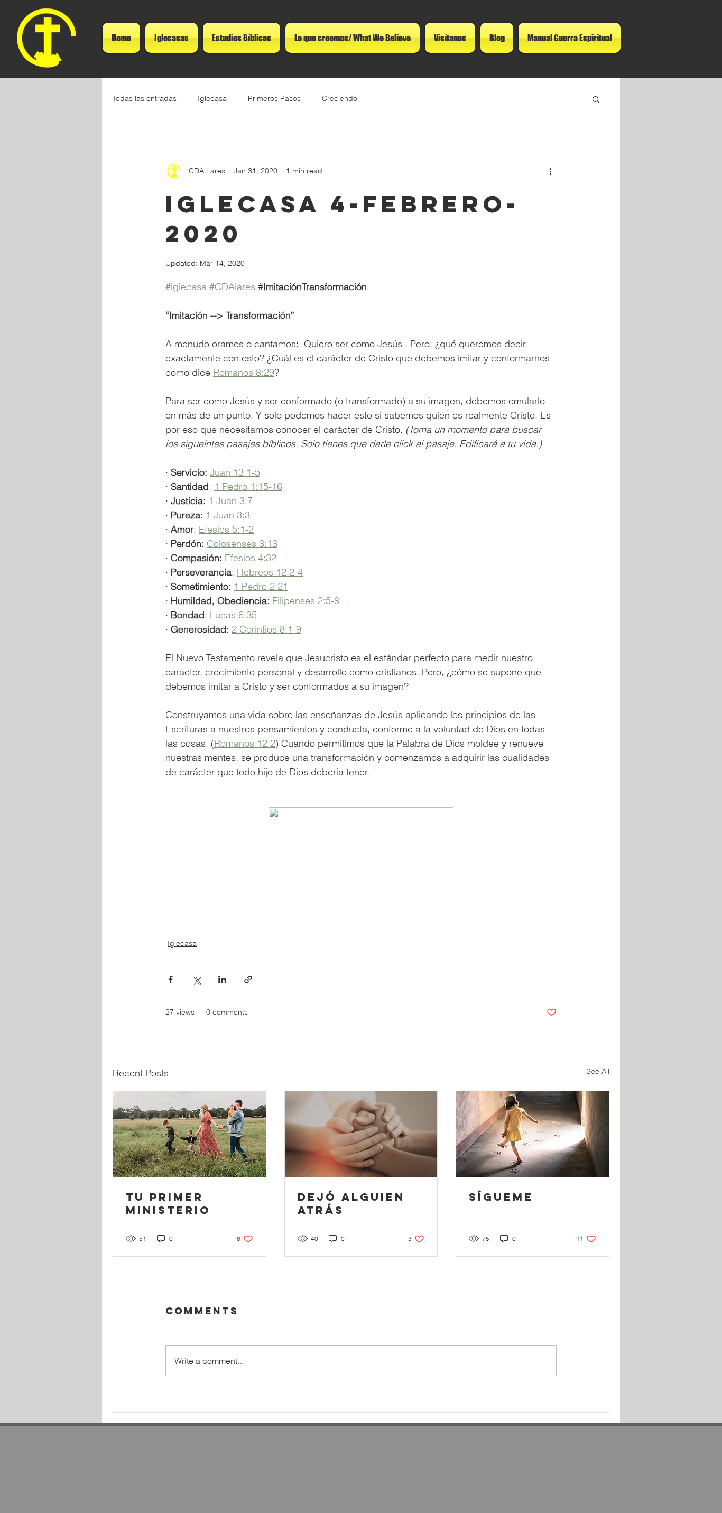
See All (597, 1071)
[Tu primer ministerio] (189, 1134)
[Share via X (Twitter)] (196, 979)
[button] (596, 99)
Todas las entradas (145, 98)
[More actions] (550, 171)
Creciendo (339, 98)
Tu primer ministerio (168, 1203)
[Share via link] (248, 979)
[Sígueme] (532, 1134)
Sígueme (501, 1196)
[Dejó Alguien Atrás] (361, 1134)
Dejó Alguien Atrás (351, 1203)
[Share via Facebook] (170, 979)
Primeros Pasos (274, 98)
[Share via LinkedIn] (222, 979)
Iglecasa (212, 98)
